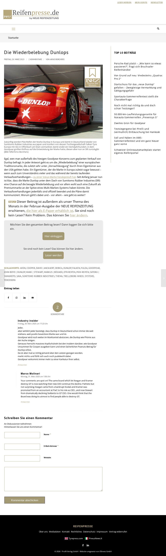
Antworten (22, 365)
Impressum (102, 531)
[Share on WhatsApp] (16, 297)
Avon (23, 268)
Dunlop (67, 268)
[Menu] (13, 29)
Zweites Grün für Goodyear (130, 123)
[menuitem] (124, 2)
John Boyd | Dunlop (14, 272)
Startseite (13, 37)
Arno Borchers (57, 59)
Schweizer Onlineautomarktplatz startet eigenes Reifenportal (137, 151)
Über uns (43, 531)
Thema (59, 276)
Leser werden (124, 2)
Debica (58, 268)
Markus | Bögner (53, 272)
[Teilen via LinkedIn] (25, 297)
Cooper (31, 268)
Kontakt (66, 531)
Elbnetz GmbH (106, 551)
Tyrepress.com (76, 538)
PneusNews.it (95, 538)
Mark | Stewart (34, 272)
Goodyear (94, 268)
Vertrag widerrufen (118, 531)
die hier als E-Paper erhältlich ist (49, 211)
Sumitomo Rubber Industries (38, 276)
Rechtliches (76, 531)
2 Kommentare (35, 59)
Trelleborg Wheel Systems (79, 276)
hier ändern (78, 215)
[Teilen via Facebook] (8, 297)
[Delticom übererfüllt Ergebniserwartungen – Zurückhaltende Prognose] (2, 278)
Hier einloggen (53, 236)
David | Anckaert (45, 268)
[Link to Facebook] (83, 545)
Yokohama (10, 280)
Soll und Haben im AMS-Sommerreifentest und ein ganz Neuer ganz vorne (136, 141)
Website (47, 457)
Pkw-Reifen (82, 272)
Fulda (84, 268)
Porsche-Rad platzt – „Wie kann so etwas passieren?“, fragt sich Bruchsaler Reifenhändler (137, 66)
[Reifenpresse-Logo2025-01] (31, 14)
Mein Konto (141, 2)
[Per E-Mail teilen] (33, 297)
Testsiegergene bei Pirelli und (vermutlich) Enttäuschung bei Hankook (137, 130)
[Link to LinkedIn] (87, 545)
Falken (76, 268)
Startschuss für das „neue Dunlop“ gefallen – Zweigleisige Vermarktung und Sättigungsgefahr (138, 87)
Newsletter (157, 2)
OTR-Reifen (69, 272)
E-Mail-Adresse (51, 445)
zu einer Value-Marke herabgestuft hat (54, 176)
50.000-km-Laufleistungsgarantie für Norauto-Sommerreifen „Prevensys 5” (135, 116)
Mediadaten (55, 531)
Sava (19, 276)
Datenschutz (89, 531)
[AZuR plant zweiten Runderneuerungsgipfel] (163, 278)
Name (47, 434)
